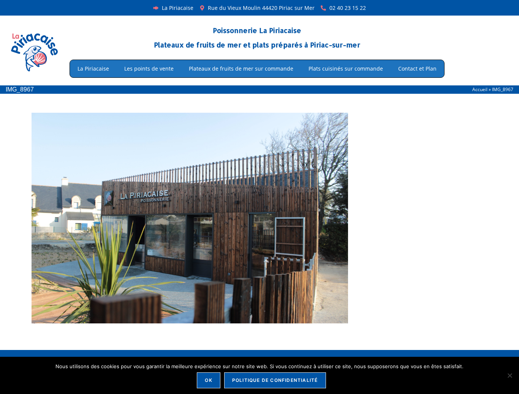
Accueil (479, 89)
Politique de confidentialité (275, 380)
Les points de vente (149, 68)
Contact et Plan (417, 68)
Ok (208, 380)
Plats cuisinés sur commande (346, 68)
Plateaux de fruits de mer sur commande (241, 68)
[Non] (509, 375)
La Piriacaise (93, 68)
